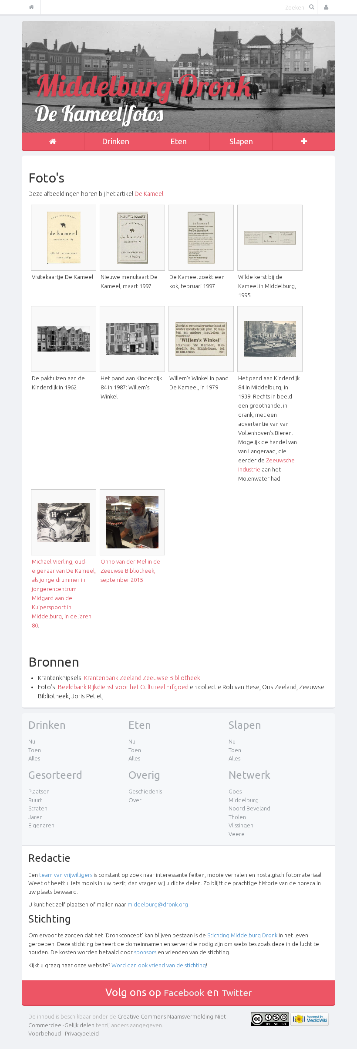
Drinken (115, 141)
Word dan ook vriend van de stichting (158, 965)
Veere (237, 834)
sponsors (145, 952)
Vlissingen (241, 825)
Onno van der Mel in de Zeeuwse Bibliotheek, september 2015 (130, 570)
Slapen (241, 141)
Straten (37, 808)
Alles (34, 758)
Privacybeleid (82, 1033)
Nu (31, 741)
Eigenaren (41, 825)
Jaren (35, 817)
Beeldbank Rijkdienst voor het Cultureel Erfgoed (123, 687)
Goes (235, 791)
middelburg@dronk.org (158, 904)
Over (134, 800)
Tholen (237, 817)
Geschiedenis (145, 791)
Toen (34, 750)
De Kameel (149, 193)
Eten (178, 141)
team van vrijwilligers (65, 875)
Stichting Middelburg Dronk (242, 935)
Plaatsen (39, 791)
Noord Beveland (249, 808)
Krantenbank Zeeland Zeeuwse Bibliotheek (142, 677)
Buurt (35, 800)
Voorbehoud (44, 1033)
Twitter (237, 992)
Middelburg (244, 800)
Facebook (184, 992)
